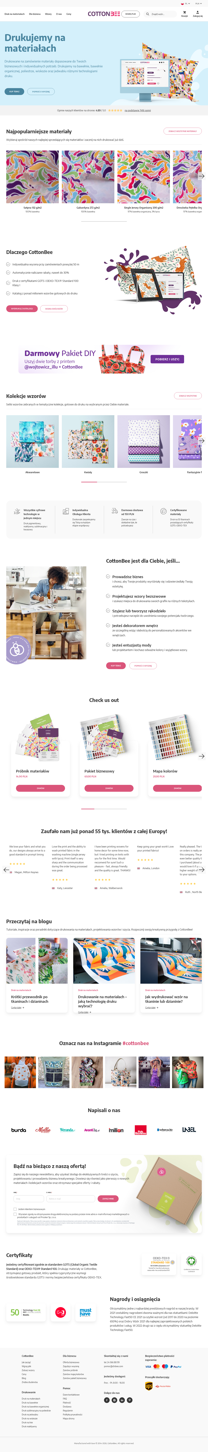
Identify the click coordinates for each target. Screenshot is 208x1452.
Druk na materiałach (31, 1398)
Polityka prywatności (72, 1414)
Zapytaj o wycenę (71, 1366)
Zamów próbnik (70, 1370)
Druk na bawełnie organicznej (35, 1406)
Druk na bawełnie (30, 1402)
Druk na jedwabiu (30, 1414)
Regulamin (68, 1410)
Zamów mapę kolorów (73, 1374)
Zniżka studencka (30, 1382)
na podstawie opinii (138, 110)
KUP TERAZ (14, 91)
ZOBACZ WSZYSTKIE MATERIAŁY (183, 131)
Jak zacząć (26, 1362)
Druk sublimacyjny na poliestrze (36, 1410)
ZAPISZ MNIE (108, 1199)
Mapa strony (68, 1418)
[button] (202, 176)
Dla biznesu (35, 14)
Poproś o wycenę (41, 92)
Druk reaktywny (29, 1426)
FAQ (65, 1398)
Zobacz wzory (28, 1370)
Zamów (40, 788)
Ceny (68, 14)
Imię (15, 1192)
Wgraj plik (130, 14)
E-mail (48, 1192)
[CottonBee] (104, 14)
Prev (6, 870)
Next (202, 870)
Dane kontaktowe (71, 1394)
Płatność (67, 1402)
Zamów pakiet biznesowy (74, 1378)
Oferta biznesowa (71, 1362)
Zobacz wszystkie (188, 396)
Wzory (48, 14)
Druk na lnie (27, 1422)
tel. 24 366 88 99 (112, 1362)
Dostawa (67, 1406)
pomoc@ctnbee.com (113, 1366)
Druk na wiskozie (29, 1418)
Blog (24, 1378)
